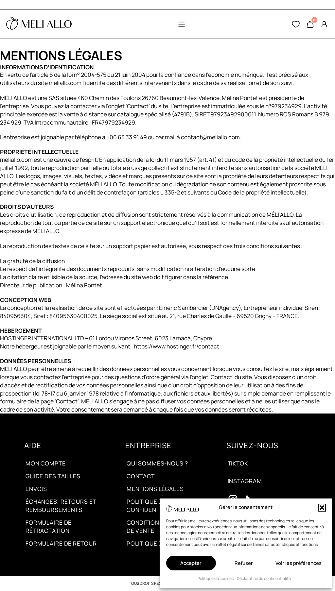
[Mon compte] (324, 24)
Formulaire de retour (61, 543)
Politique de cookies (216, 578)
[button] (322, 507)
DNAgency (225, 308)
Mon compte (46, 463)
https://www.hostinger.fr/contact (176, 346)
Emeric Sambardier (183, 308)
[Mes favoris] (295, 24)
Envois (36, 489)
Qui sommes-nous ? (157, 463)
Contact (141, 476)
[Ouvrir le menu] (181, 24)
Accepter (191, 563)
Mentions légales (155, 489)
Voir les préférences (298, 563)
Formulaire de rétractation (49, 526)
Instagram (245, 481)
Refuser (244, 563)
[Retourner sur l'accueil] (39, 24)
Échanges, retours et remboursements (61, 506)
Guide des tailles (53, 476)
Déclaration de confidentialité (264, 578)
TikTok (238, 463)
